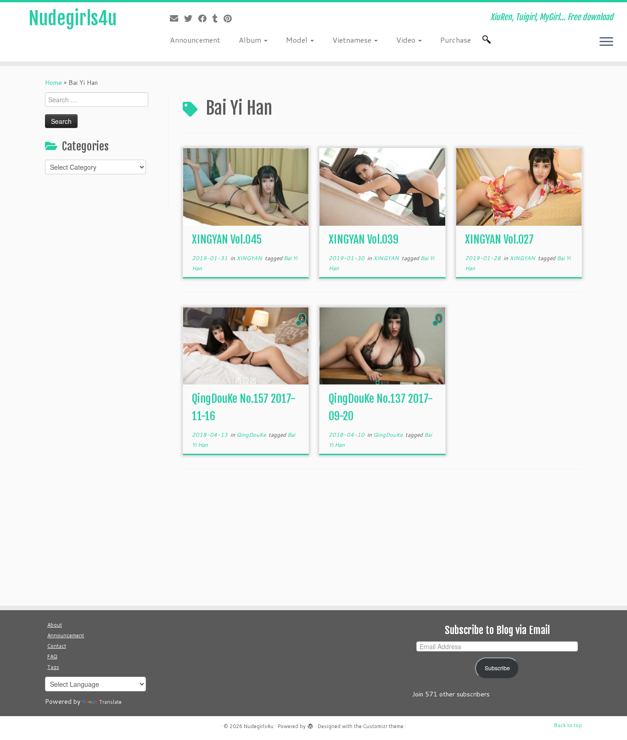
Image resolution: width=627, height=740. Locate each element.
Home (53, 82)
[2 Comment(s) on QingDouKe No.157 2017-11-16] (303, 327)
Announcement (195, 39)
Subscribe (497, 668)
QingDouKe (251, 435)
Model (297, 39)
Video (406, 39)
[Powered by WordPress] (310, 724)
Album (251, 39)
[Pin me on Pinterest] (231, 18)
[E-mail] (177, 18)
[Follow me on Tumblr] (218, 18)
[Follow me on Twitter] (191, 18)
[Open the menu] (606, 42)
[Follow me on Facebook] (205, 18)
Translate (110, 702)
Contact (56, 646)
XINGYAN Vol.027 (499, 239)
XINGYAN (249, 258)
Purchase (455, 39)
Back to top (568, 725)
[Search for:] (488, 39)
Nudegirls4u (72, 18)
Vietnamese (352, 39)
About (54, 625)
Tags (53, 667)
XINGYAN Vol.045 (227, 239)
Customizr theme (383, 726)
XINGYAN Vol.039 (363, 239)
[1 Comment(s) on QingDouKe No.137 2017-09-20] (440, 327)
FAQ (52, 656)
